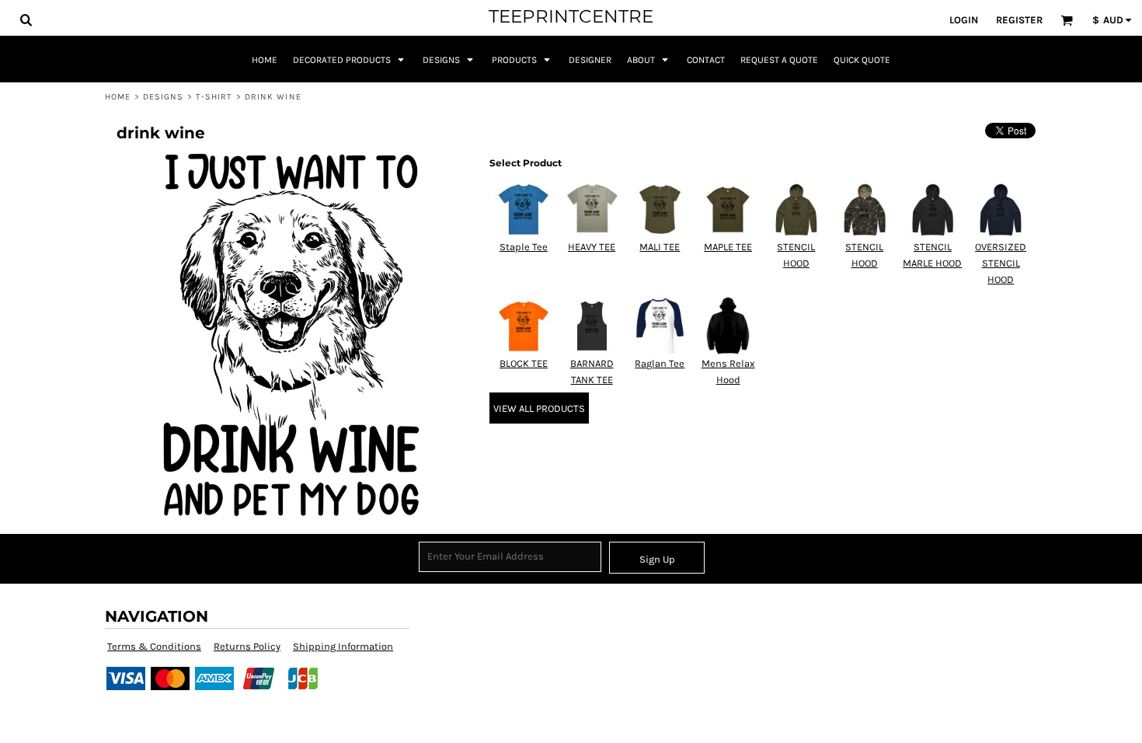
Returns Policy (247, 646)
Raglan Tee (659, 363)
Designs (163, 97)
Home (118, 97)
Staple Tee (524, 247)
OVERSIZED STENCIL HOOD (1000, 263)
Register (1019, 20)
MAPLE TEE (728, 247)
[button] (25, 19)
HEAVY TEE (591, 247)
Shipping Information (343, 646)
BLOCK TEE (524, 363)
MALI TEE (659, 247)
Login (963, 20)
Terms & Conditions (154, 646)
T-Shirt (214, 97)
